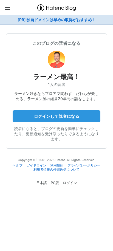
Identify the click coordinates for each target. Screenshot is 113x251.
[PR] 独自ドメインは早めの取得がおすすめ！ (57, 20)
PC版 (55, 183)
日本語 (41, 183)
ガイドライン (36, 165)
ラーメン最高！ (56, 77)
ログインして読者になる (56, 116)
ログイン (70, 183)
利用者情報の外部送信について (56, 169)
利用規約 (56, 165)
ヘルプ (17, 165)
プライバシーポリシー (83, 165)
